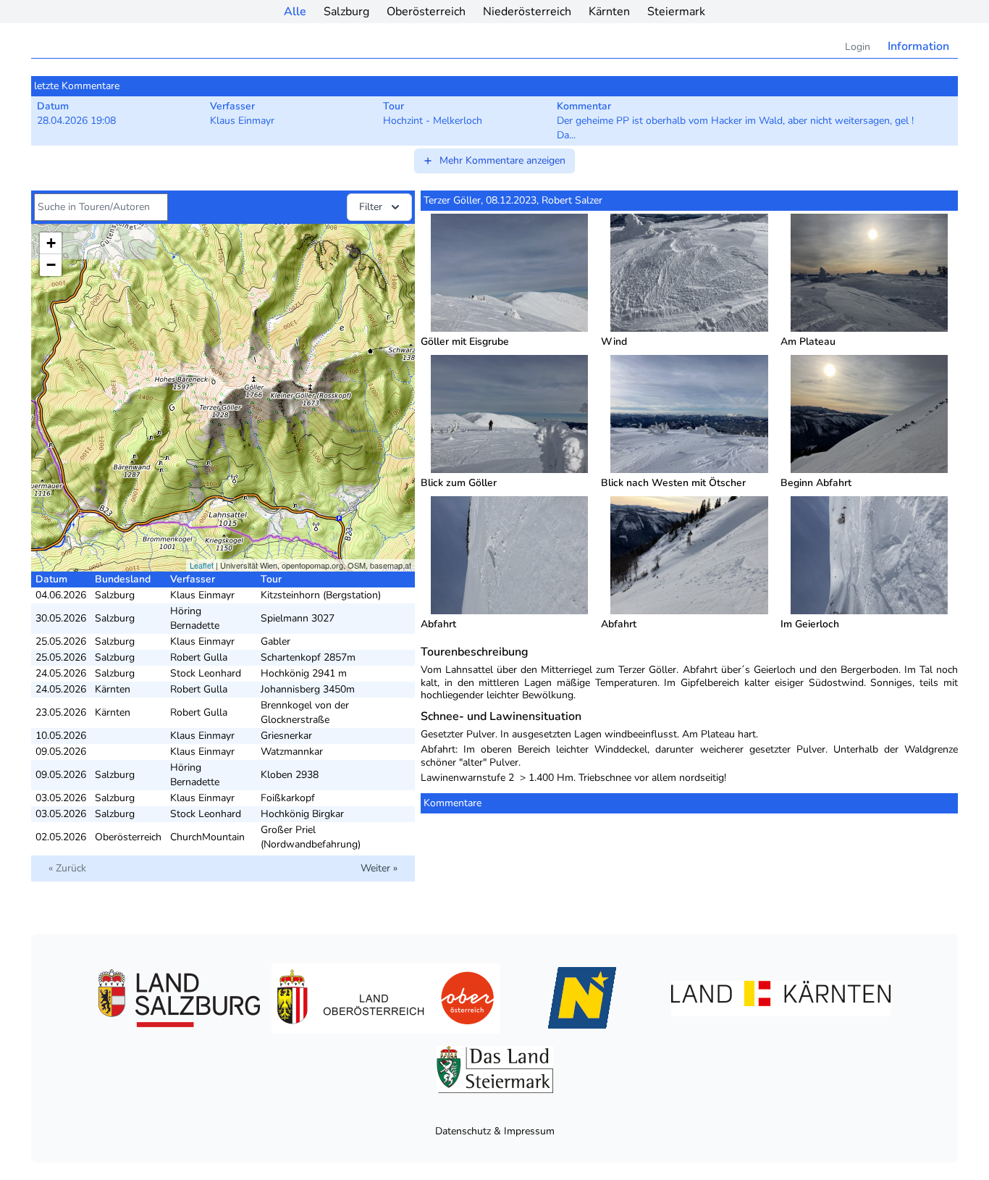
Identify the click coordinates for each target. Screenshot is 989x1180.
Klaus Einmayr (202, 595)
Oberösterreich (426, 12)
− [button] (51, 265)
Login (857, 47)
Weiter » (379, 868)
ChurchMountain (207, 837)
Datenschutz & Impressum (495, 1131)
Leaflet (202, 565)
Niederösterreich (527, 12)
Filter (370, 207)
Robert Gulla (198, 657)
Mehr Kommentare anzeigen (502, 160)
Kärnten (609, 12)
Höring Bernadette (194, 618)
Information (918, 46)
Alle (295, 12)
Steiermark (676, 12)
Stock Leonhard (205, 673)
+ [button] (51, 243)
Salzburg (346, 12)
